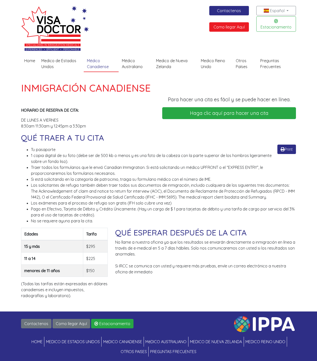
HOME (37, 341)
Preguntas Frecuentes (270, 63)
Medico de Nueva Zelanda (171, 63)
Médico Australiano (132, 63)
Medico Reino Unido (213, 63)
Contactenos (229, 10)
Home (29, 60)
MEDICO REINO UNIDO (265, 341)
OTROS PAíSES (134, 351)
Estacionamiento (276, 27)
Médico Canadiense (98, 63)
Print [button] (289, 149)
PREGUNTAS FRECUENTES (173, 351)
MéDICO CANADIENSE (122, 341)
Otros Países (241, 63)
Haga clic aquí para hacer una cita (229, 113)
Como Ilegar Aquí (229, 27)
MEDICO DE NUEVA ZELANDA (216, 341)
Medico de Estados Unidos (58, 63)
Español (277, 10)
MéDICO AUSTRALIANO (165, 341)
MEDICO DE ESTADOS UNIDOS (73, 341)
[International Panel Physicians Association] (264, 323)
